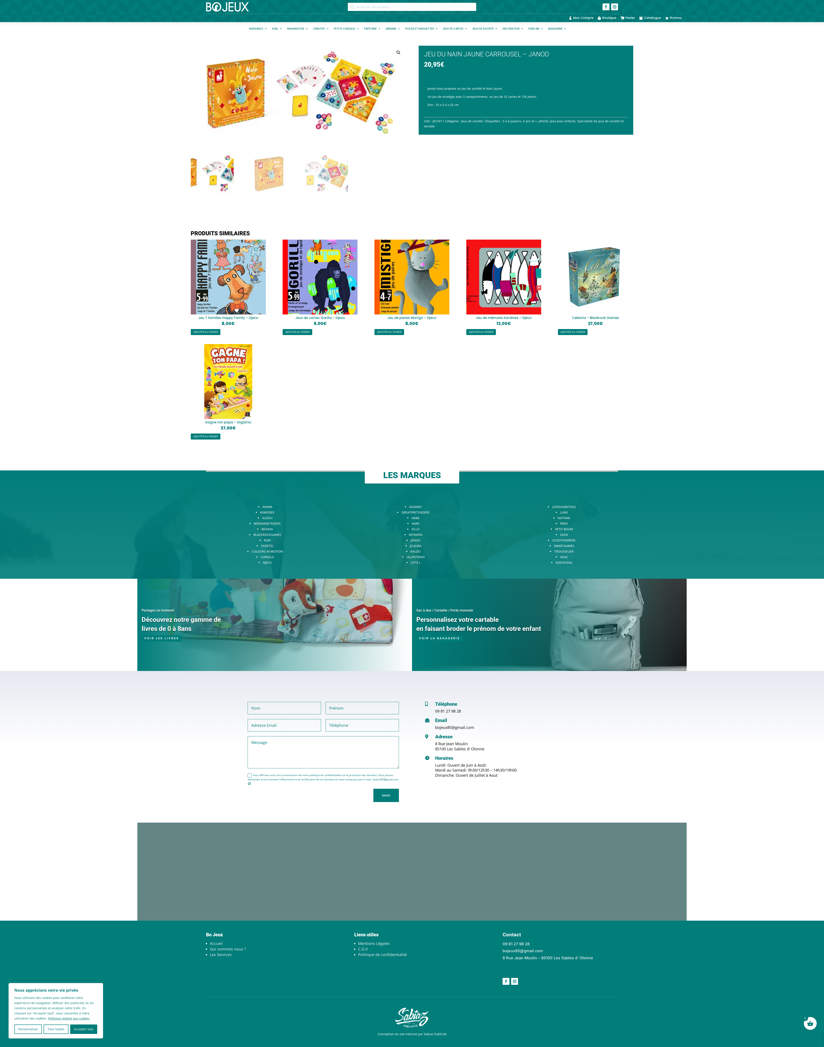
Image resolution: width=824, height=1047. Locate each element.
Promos (676, 18)
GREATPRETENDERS (415, 512)
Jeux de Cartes (453, 28)
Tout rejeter (56, 1029)
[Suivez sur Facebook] (606, 6)
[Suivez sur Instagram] (614, 6)
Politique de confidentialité (382, 954)
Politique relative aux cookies (69, 1018)
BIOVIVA (267, 529)
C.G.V (363, 949)
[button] (398, 52)
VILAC (564, 557)
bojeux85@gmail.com (454, 727)
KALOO (415, 551)
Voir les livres (161, 638)
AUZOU (267, 518)
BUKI (267, 540)
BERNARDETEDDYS (267, 523)
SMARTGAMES (564, 546)
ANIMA (267, 507)
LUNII (564, 512)
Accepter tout (83, 1029)
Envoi (386, 795)
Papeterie (370, 28)
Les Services (221, 954)
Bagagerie (555, 28)
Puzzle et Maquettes (419, 28)
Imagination (295, 28)
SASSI (564, 535)
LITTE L (416, 563)
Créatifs (319, 28)
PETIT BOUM (564, 529)
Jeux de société (483, 28)
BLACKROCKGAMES (267, 535)
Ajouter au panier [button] (205, 332)
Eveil (275, 28)
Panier (630, 18)
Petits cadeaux (344, 28)
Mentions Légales (374, 943)
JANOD (543, 121)
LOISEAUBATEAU (564, 507)
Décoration (511, 28)
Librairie (391, 28)
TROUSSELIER (564, 551)
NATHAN (564, 518)
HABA (416, 518)
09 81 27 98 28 (448, 711)
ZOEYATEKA (564, 563)
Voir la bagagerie (439, 638)
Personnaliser (28, 1029)
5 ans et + (530, 121)
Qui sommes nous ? (228, 949)
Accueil (216, 943)
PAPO (564, 523)
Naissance (256, 28)
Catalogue (652, 18)
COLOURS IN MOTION (267, 551)
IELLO (416, 529)
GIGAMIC (415, 507)
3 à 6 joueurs (512, 121)
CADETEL (267, 546)
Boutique (609, 18)
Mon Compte (583, 18)
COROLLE (267, 557)
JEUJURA (415, 546)
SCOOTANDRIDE (564, 540)
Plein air (534, 28)
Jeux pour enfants (563, 121)
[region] (56, 1010)
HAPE (415, 523)
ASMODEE (267, 512)
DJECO (267, 563)
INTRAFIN (415, 535)
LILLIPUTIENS (415, 557)
